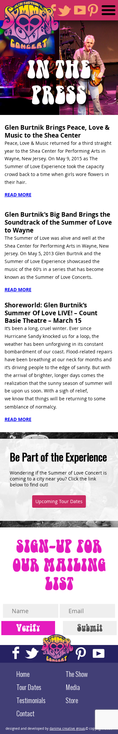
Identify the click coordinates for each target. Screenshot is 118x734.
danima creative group (67, 728)
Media (73, 687)
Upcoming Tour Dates (59, 501)
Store (72, 700)
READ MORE (18, 194)
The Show (77, 674)
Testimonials (31, 700)
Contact (25, 713)
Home (23, 674)
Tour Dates (28, 687)
